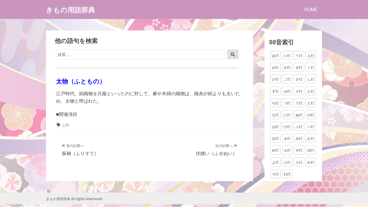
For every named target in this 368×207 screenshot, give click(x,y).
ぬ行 (299, 114)
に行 (287, 114)
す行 (275, 91)
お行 (275, 67)
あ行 (275, 55)
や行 (299, 149)
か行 (287, 67)
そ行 (299, 91)
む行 (310, 138)
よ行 (275, 162)
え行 (310, 55)
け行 (275, 78)
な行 (275, 114)
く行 (310, 67)
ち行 (275, 102)
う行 (299, 55)
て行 (299, 102)
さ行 (299, 78)
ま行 (287, 138)
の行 (310, 114)
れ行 (310, 162)
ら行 (287, 162)
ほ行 (275, 138)
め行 (275, 149)
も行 (287, 149)
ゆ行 (310, 149)
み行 (299, 138)
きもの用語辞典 (70, 9)
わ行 (287, 173)
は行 (275, 126)
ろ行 (275, 173)
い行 (287, 55)
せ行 (287, 91)
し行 (310, 78)
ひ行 (287, 126)
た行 (310, 91)
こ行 (287, 78)
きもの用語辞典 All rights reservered (74, 198)
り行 (299, 162)
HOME (311, 9)
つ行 (287, 102)
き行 (299, 67)
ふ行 (65, 124)
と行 (310, 102)
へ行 (310, 126)
